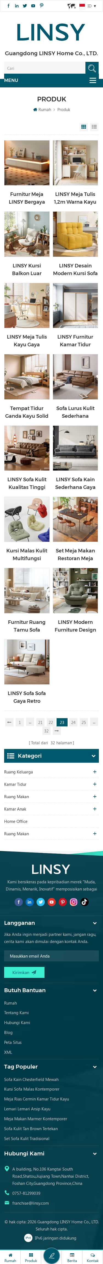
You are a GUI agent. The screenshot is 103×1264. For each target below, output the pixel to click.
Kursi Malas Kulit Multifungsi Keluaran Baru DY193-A (26, 555)
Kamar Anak (15, 809)
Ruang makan (16, 796)
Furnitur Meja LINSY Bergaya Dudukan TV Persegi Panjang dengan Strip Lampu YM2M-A (27, 198)
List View (94, 127)
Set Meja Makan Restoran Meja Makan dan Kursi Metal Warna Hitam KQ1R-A (75, 555)
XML (8, 1052)
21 (40, 722)
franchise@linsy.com (30, 1203)
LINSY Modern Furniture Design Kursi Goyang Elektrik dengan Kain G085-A (75, 626)
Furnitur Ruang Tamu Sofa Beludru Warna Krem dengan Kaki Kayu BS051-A (26, 626)
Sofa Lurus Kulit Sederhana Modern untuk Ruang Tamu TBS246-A (75, 412)
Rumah (44, 109)
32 (46, 731)
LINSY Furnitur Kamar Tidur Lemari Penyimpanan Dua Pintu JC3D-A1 (75, 341)
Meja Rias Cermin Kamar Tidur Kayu (36, 1099)
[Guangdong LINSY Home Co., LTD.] (52, 30)
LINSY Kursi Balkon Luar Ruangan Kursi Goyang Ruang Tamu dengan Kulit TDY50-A (27, 270)
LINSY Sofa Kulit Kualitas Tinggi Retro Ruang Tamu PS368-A (26, 484)
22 (51, 722)
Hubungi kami (17, 1022)
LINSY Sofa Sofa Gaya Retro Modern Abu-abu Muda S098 (27, 697)
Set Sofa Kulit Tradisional (26, 1138)
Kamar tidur (15, 784)
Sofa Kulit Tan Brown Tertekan (31, 1128)
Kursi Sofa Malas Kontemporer (31, 1089)
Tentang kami (16, 1012)
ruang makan (16, 833)
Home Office (15, 821)
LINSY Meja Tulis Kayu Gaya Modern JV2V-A (27, 341)
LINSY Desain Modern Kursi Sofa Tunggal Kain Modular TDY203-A (75, 270)
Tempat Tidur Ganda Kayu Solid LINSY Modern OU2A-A (26, 412)
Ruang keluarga (18, 772)
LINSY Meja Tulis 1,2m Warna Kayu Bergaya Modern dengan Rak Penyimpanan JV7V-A (75, 198)
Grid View (84, 127)
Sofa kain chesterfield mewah (31, 1079)
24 (73, 722)
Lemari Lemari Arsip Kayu (27, 1108)
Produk (63, 109)
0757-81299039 (26, 1193)
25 (84, 722)
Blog (8, 1032)
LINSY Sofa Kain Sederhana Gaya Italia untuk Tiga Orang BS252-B (75, 484)
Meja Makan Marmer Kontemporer (35, 1118)
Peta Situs (12, 1042)
